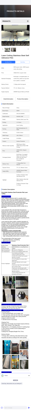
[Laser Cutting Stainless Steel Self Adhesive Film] (15, 35)
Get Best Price (8, 62)
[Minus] (29, 375)
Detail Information (8, 99)
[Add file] (2, 407)
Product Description (22, 99)
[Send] (29, 407)
